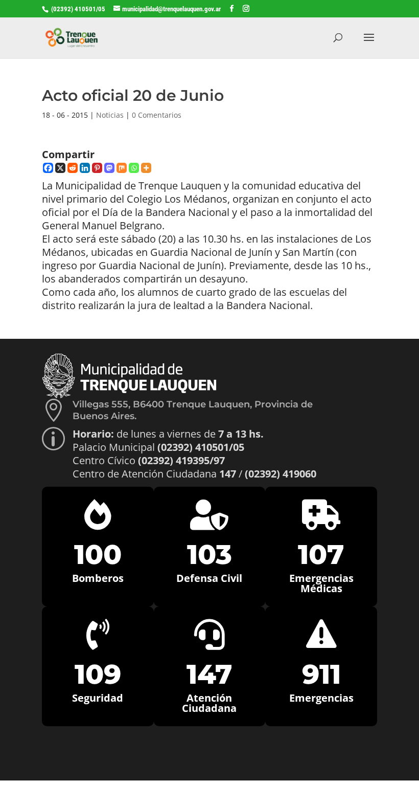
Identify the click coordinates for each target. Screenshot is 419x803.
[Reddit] (72, 168)
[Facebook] (48, 168)
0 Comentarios (156, 115)
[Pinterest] (97, 168)
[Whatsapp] (134, 168)
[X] (60, 168)
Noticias (110, 115)
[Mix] (122, 168)
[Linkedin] (85, 168)
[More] (146, 168)
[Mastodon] (109, 168)
